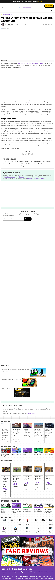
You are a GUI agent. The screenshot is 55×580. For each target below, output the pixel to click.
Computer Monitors (51, 523)
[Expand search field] (52, 10)
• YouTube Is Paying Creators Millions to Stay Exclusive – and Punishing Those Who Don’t (27, 161)
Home (4, 14)
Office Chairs (19, 523)
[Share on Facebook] (49, 24)
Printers (43, 523)
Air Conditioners (50, 532)
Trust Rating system (10, 177)
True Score (21, 177)
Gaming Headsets (4, 532)
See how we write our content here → (36, 178)
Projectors (27, 531)
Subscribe (49, 5)
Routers (16, 531)
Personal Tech (9, 14)
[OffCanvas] (2, 8)
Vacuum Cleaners (38, 532)
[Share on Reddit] (46, 24)
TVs (4, 523)
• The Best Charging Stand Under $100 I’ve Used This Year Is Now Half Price (23, 164)
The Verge (31, 103)
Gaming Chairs (27, 523)
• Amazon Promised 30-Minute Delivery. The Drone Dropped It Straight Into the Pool (25, 166)
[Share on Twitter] (43, 24)
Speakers (35, 523)
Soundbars (12, 523)
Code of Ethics (31, 413)
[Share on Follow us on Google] (52, 24)
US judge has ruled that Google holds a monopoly (31, 63)
